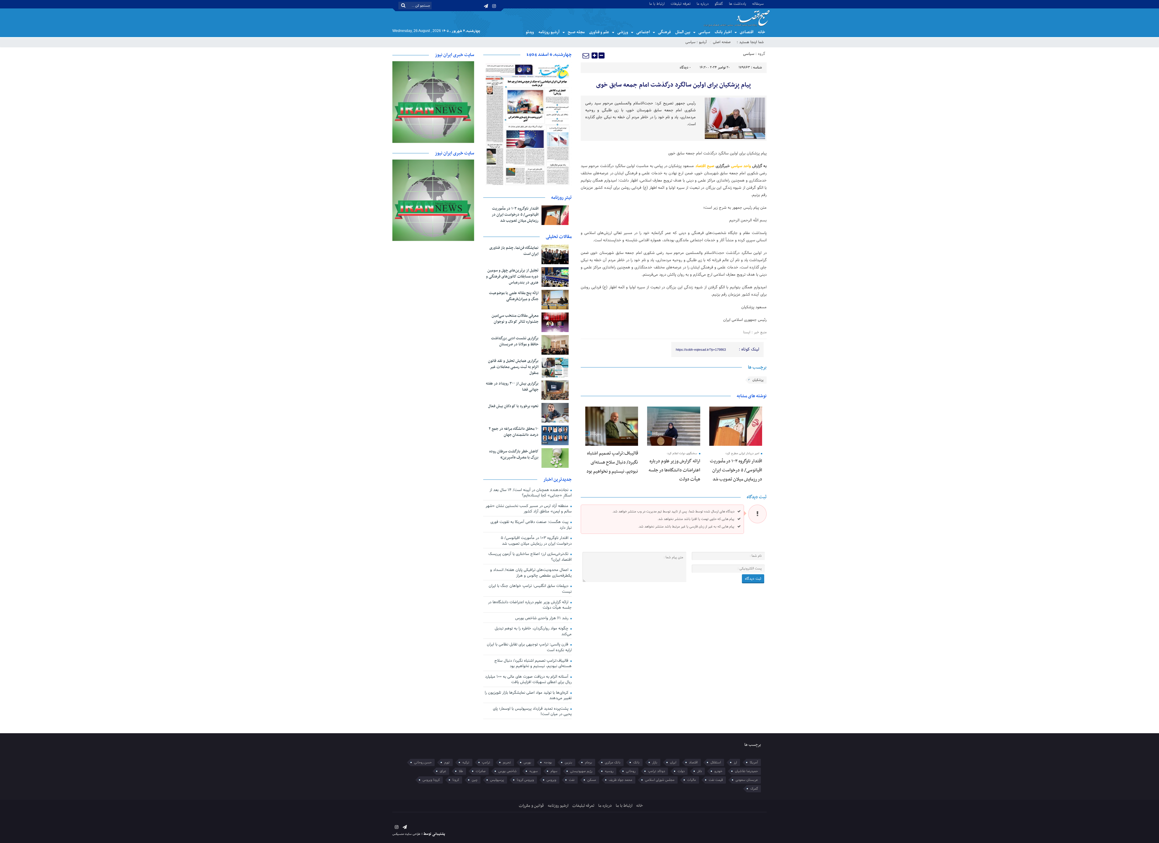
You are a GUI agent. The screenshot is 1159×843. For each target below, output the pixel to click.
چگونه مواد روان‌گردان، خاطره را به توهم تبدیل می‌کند (533, 631)
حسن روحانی (423, 762)
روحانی (630, 771)
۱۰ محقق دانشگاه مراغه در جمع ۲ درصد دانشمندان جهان (513, 432)
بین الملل (682, 32)
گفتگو (719, 3)
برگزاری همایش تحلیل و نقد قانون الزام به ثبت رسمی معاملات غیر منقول (513, 367)
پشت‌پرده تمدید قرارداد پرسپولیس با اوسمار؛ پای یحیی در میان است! (532, 711)
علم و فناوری (599, 32)
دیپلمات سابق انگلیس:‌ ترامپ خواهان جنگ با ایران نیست (530, 589)
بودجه (548, 762)
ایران (673, 762)
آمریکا (754, 762)
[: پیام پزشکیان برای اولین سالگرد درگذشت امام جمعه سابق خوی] (586, 55)
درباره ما (703, 3)
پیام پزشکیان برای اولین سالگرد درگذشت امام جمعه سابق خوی (673, 85)
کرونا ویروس (431, 780)
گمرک (754, 788)
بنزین (568, 762)
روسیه (609, 771)
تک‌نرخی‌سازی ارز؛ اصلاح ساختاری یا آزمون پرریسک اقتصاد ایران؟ (530, 557)
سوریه (533, 771)
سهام (554, 771)
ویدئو (530, 32)
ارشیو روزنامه (558, 805)
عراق (443, 771)
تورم (447, 762)
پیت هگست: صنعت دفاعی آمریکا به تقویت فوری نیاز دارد (531, 525)
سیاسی (704, 32)
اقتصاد (693, 762)
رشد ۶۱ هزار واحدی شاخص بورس (542, 618)
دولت (681, 771)
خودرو (718, 771)
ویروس (551, 780)
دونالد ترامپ (656, 771)
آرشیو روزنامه (549, 32)
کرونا (455, 780)
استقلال (715, 762)
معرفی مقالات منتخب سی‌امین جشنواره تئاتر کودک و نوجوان (515, 318)
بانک (636, 762)
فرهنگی (664, 32)
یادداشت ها (737, 3)
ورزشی (622, 32)
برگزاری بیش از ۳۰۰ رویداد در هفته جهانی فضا (512, 386)
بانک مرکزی (613, 762)
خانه (761, 32)
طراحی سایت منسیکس (406, 834)
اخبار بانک (723, 32)
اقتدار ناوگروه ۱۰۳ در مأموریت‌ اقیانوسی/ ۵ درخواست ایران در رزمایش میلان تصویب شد (736, 470)
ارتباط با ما (657, 3)
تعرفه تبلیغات (681, 3)
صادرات (481, 771)
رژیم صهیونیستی (581, 771)
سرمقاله (758, 3)
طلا (461, 771)
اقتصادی (746, 32)
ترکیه (465, 762)
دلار (699, 771)
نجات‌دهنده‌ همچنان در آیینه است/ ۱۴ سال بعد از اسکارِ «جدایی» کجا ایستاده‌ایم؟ (531, 493)
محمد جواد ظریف (620, 780)
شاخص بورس (507, 771)
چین (474, 780)
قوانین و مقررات (531, 805)
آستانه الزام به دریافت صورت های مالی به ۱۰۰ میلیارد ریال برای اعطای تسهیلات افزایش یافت (528, 679)
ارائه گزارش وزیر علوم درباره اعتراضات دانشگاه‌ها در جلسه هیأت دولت (674, 470)
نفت (572, 780)
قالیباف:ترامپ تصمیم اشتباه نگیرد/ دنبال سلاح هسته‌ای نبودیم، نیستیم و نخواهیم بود (612, 462)
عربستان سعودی (747, 780)
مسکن (591, 780)
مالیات (691, 780)
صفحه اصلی (722, 42)
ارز (735, 762)
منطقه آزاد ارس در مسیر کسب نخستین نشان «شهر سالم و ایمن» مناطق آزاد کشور (529, 509)
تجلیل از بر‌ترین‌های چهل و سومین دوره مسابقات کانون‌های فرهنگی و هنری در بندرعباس (512, 276)
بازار (654, 762)
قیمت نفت (716, 780)
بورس (527, 762)
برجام (588, 762)
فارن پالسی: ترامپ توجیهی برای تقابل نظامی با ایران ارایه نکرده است (529, 647)
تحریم (507, 762)
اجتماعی (643, 32)
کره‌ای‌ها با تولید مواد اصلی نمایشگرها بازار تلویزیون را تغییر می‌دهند (528, 695)
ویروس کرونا (525, 780)
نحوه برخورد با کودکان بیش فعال (513, 406)
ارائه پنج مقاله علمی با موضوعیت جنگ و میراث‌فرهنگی (513, 296)
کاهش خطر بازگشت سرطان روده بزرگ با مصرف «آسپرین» (513, 454)
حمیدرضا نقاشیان (746, 771)
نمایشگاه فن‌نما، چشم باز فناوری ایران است (513, 251)
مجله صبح (576, 32)
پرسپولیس (497, 780)
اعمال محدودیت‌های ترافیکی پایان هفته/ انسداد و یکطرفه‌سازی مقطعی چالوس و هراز (531, 573)
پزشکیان (758, 380)
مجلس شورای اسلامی (660, 780)
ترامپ (486, 762)
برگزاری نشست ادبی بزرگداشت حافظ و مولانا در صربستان (514, 341)
